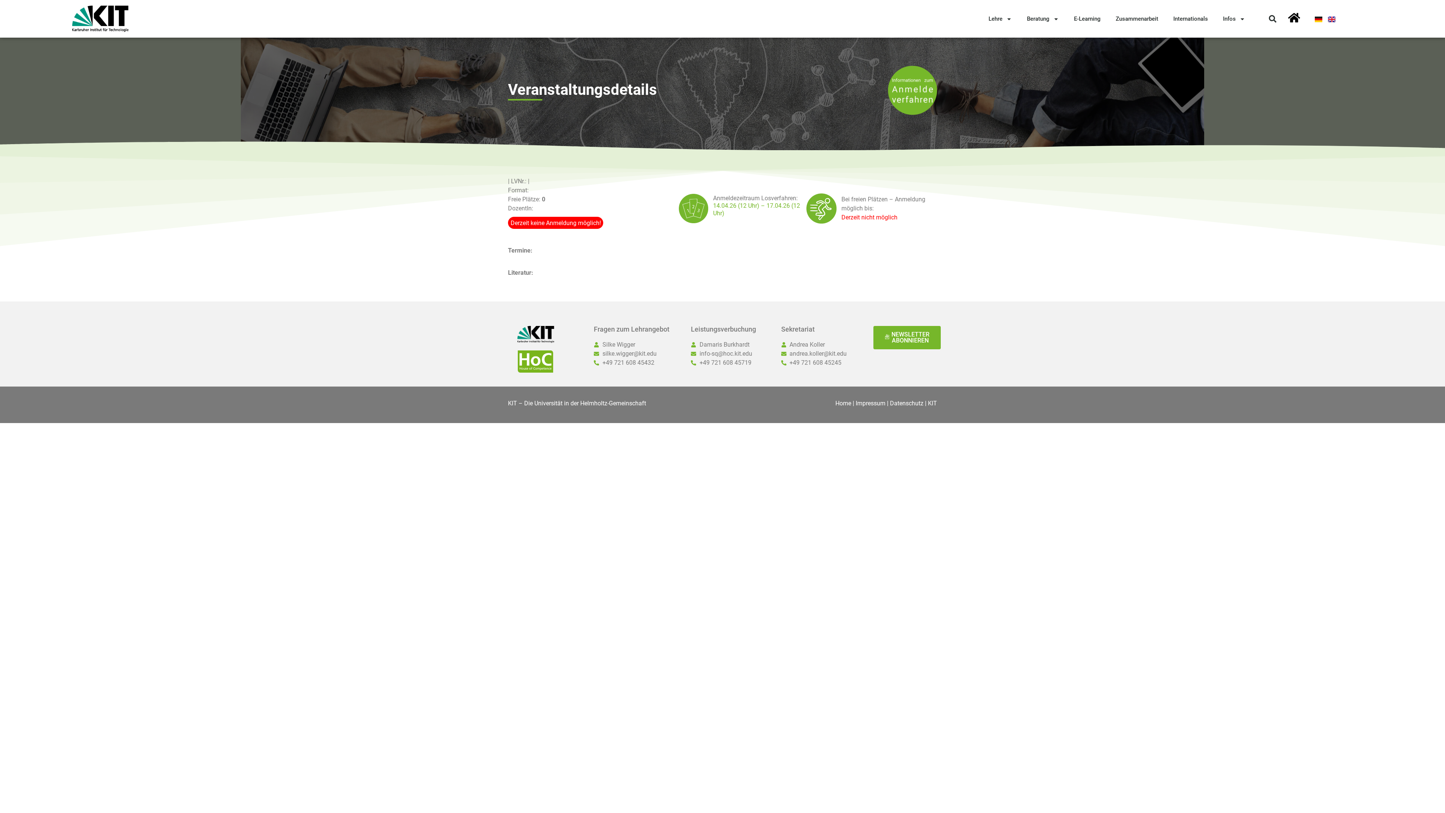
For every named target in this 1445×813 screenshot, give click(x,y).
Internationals (1190, 18)
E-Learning (1087, 18)
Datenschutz (906, 403)
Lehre (995, 18)
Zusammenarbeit (1137, 18)
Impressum (870, 403)
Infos (1229, 18)
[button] (1272, 18)
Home (843, 403)
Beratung (1038, 18)
